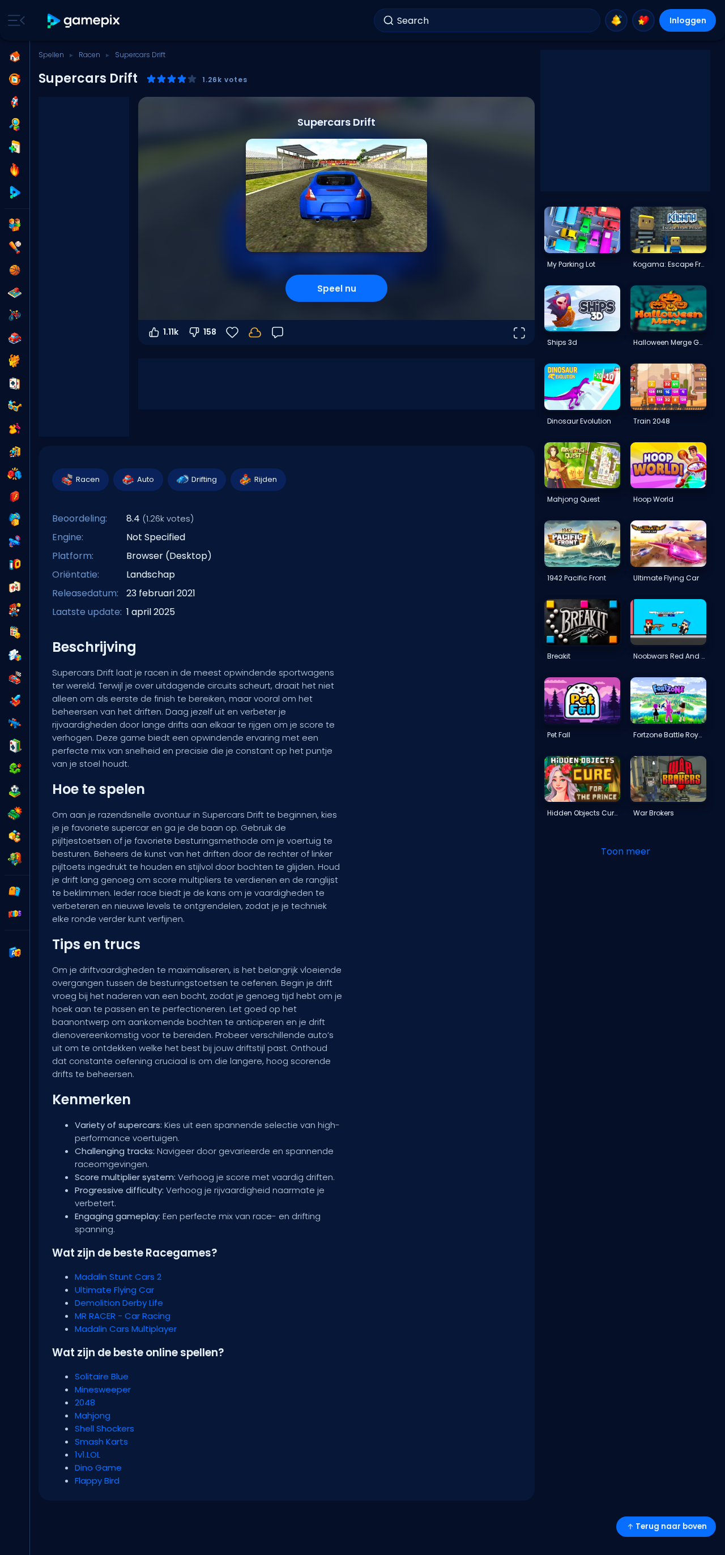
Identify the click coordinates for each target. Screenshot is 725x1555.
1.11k (170, 332)
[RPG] (14, 700)
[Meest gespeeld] (14, 102)
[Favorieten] (643, 20)
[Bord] (14, 292)
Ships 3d (562, 342)
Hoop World (653, 499)
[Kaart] (14, 383)
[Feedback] (277, 332)
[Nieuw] (14, 147)
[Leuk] (14, 519)
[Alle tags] (14, 891)
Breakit (558, 656)
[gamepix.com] (84, 20)
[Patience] (14, 745)
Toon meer (625, 851)
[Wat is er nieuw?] (616, 20)
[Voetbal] (14, 791)
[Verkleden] (14, 428)
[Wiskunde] (14, 632)
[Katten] (14, 360)
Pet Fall (558, 735)
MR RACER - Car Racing (122, 1316)
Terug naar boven (671, 1526)
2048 (85, 1402)
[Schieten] (14, 542)
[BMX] (14, 315)
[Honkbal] (14, 247)
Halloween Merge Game (669, 342)
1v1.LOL (87, 1454)
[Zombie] (14, 859)
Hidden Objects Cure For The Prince (583, 813)
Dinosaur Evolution (579, 421)
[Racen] (14, 678)
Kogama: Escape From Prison (669, 264)
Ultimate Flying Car (114, 1290)
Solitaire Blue (102, 1376)
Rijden (265, 479)
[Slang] (14, 768)
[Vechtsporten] (14, 474)
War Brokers (653, 813)
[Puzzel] (14, 655)
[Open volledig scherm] (519, 332)
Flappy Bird (97, 1480)
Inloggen (687, 20)
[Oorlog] (14, 813)
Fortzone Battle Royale (669, 735)
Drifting (204, 479)
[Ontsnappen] (14, 451)
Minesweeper (103, 1389)
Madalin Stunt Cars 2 (118, 1277)
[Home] (14, 56)
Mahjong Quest (573, 499)
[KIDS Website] (14, 914)
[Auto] (14, 338)
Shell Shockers (104, 1428)
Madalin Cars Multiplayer (126, 1329)
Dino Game (98, 1467)
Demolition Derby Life (119, 1303)
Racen (89, 54)
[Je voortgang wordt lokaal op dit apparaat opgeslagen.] (255, 332)
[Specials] (14, 192)
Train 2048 (651, 421)
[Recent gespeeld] (14, 79)
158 (209, 332)
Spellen (51, 54)
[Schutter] (14, 723)
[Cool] (14, 406)
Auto (145, 479)
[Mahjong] (14, 587)
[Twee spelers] (14, 224)
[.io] (14, 564)
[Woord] (14, 836)
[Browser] (14, 496)
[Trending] (14, 170)
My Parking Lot (571, 264)
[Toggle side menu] (14, 20)
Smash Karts (101, 1441)
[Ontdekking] (14, 124)
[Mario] (14, 610)
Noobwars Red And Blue (669, 656)
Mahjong (92, 1415)
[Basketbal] (14, 270)
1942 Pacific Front (576, 578)
